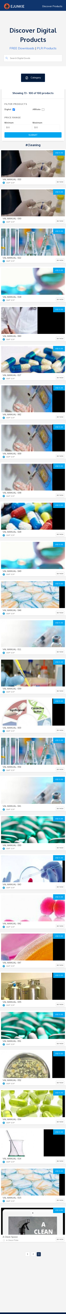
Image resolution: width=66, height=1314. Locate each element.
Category (35, 77)
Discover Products (52, 6)
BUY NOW (60, 182)
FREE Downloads (22, 48)
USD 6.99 (59, 1210)
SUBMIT (33, 134)
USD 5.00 (59, 153)
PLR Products (46, 48)
